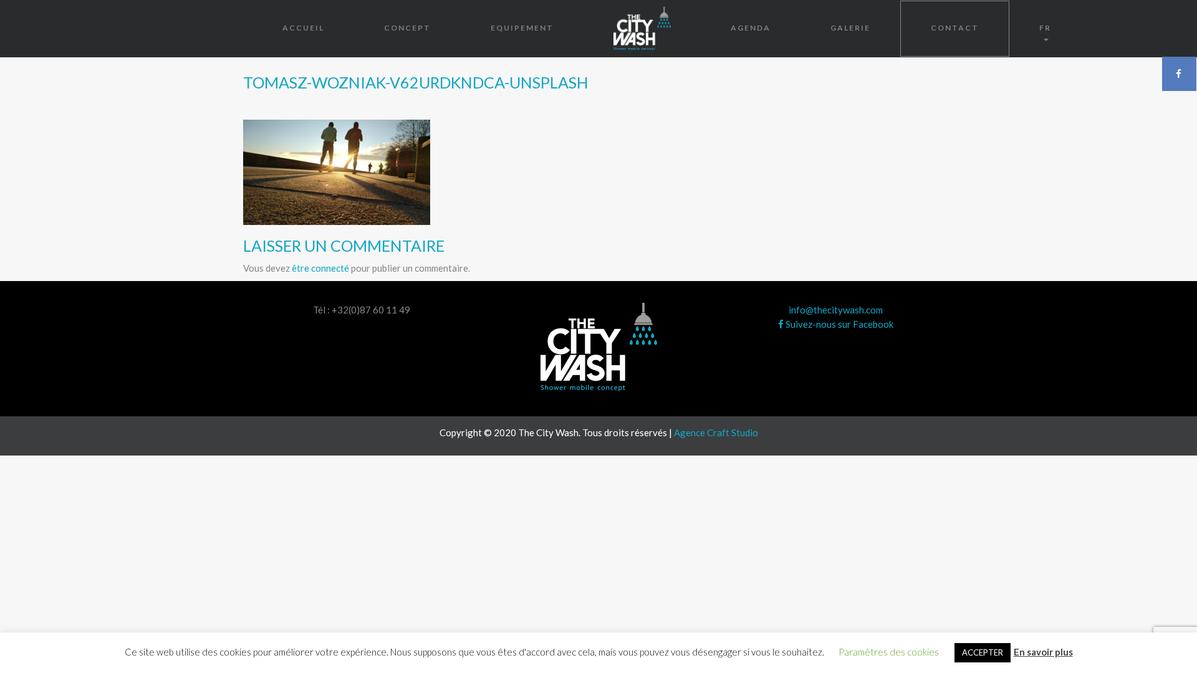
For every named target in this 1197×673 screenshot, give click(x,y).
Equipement (522, 27)
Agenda (751, 27)
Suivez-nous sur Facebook (838, 324)
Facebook (1179, 73)
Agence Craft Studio (716, 432)
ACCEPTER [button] (982, 652)
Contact (955, 27)
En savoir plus (1043, 651)
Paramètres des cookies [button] (889, 651)
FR (1045, 27)
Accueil (303, 27)
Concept (407, 27)
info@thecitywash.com (836, 309)
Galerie (850, 27)
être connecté (320, 268)
